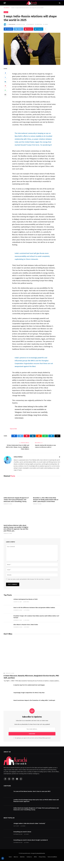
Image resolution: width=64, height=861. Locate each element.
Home (12, 7)
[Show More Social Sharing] (45, 29)
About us (16, 856)
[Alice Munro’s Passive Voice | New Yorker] (8, 626)
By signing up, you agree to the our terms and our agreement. (33, 738)
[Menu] (5, 3)
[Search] (59, 3)
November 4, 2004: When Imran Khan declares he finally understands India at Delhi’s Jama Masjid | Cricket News (45, 499)
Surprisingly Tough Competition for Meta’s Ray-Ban (29, 692)
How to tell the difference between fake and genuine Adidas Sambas (34, 607)
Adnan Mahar (12, 24)
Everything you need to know (22, 831)
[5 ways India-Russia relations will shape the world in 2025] (32, 49)
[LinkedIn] (5, 81)
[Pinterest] (5, 86)
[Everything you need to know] (8, 833)
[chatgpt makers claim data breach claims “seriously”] (8, 825)
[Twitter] (5, 77)
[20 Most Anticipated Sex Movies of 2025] (8, 601)
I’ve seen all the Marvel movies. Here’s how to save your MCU (32, 791)
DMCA (35, 856)
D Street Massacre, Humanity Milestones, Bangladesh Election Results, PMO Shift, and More (31, 677)
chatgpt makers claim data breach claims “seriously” (29, 823)
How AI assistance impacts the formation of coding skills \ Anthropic (34, 700)
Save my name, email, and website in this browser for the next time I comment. (29, 579)
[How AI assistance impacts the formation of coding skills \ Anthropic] (8, 702)
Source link (13, 429)
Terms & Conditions (52, 856)
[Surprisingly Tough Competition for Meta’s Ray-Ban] (8, 694)
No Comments (31, 24)
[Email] (5, 94)
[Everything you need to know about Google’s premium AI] (8, 842)
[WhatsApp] (5, 90)
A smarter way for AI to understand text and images (29, 685)
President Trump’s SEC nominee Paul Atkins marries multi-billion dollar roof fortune (36, 616)
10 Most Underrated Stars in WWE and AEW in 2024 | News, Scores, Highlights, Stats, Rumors (17, 447)
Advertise (22, 856)
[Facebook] (5, 73)
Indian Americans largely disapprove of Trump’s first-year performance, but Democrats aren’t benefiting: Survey (16, 499)
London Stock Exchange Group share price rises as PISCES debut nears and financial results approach (36, 800)
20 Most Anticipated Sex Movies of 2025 (26, 599)
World (6, 12)
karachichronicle (41, 853)
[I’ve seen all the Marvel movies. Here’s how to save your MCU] (8, 793)
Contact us (29, 856)
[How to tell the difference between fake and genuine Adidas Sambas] (8, 609)
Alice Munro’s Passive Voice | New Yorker (26, 624)
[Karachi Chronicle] (32, 3)
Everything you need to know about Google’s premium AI (31, 840)
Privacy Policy (42, 738)
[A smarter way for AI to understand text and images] (8, 687)
